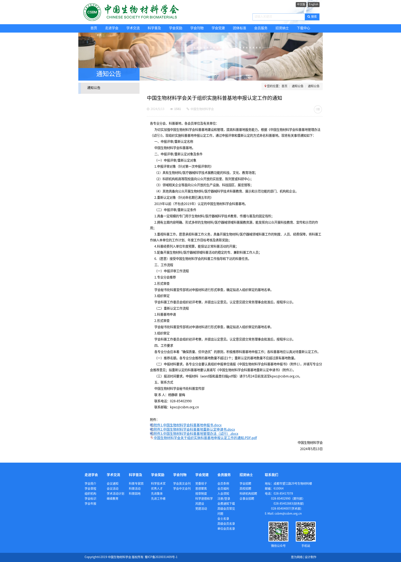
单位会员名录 (226, 528)
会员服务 (261, 28)
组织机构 (90, 493)
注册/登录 (223, 498)
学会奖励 (175, 28)
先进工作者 (158, 498)
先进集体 (157, 493)
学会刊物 (197, 28)
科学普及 (154, 28)
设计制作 (310, 557)
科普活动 (135, 488)
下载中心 (303, 28)
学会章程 (90, 488)
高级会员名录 (226, 523)
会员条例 (223, 483)
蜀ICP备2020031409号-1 (161, 557)
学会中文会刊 (182, 488)
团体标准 (239, 28)
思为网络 (297, 557)
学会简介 (90, 483)
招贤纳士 (282, 28)
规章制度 (201, 493)
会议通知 (112, 483)
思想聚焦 (201, 488)
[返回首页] (139, 12)
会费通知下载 (226, 503)
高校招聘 (245, 488)
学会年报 (90, 503)
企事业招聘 (247, 498)
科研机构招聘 (248, 493)
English (313, 4)
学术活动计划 (115, 493)
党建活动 (201, 508)
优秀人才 (157, 488)
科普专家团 (136, 483)
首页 (93, 28)
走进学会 (111, 28)
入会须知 (223, 493)
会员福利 (223, 488)
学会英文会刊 (182, 483)
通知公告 (93, 88)
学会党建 (218, 28)
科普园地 (135, 493)
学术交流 (133, 28)
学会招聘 (245, 483)
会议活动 (112, 488)
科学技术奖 (158, 483)
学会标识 (90, 498)
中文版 (301, 4)
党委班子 (201, 483)
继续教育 (112, 498)
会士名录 (223, 518)
